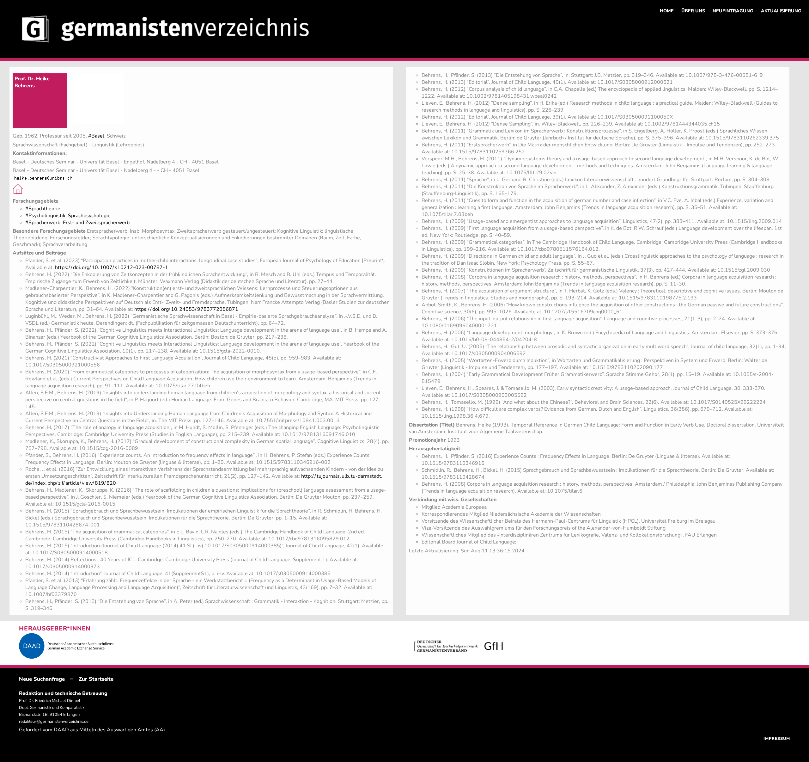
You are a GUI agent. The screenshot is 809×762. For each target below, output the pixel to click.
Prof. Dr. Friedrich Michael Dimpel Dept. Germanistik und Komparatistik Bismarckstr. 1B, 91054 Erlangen (51, 707)
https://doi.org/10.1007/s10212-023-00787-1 (111, 267)
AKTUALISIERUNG (781, 11)
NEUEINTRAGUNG (733, 11)
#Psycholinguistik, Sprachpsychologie (68, 215)
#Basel (96, 135)
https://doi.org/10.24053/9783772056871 (186, 309)
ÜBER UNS (693, 11)
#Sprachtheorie (42, 208)
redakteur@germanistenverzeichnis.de (53, 721)
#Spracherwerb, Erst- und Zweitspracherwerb (77, 222)
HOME (667, 11)
